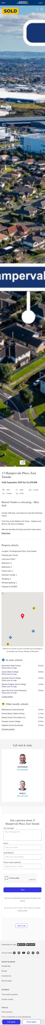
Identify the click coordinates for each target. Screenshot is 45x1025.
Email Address (8, 853)
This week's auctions (10, 994)
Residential (6, 966)
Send (22, 890)
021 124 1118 (22, 796)
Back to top (21, 926)
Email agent (31, 1022)
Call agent (11, 1022)
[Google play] (30, 944)
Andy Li (22, 793)
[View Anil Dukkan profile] (22, 758)
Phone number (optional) (12, 862)
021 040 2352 (22, 770)
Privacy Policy (22, 910)
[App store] (21, 944)
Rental (4, 971)
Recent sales (7, 981)
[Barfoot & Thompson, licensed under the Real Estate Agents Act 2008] (22, 2)
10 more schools (8, 729)
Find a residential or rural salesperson (16, 1017)
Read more (6, 533)
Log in (40, 3)
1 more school (7, 697)
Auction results (7, 999)
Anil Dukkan (22, 767)
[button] (22, 616)
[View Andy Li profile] (22, 785)
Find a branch (7, 1012)
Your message (8, 828)
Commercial (6, 976)
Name (5, 843)
